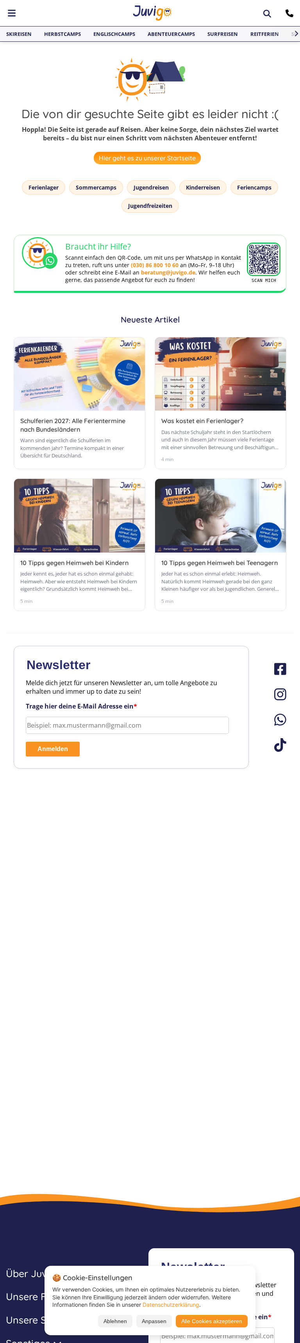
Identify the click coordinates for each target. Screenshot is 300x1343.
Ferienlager (44, 187)
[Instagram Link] (276, 694)
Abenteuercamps (171, 33)
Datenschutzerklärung (171, 1304)
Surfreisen (222, 33)
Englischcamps (114, 33)
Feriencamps (254, 187)
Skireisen (19, 33)
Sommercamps (96, 187)
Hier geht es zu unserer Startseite (147, 158)
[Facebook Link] (276, 669)
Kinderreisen (203, 187)
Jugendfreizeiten (150, 205)
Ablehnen (115, 1321)
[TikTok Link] (276, 745)
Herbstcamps (62, 33)
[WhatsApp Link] (276, 719)
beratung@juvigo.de (168, 272)
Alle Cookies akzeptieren (211, 1321)
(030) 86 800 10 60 (155, 265)
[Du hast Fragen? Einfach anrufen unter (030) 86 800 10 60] (290, 13)
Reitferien (264, 33)
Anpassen (154, 1321)
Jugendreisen (151, 187)
